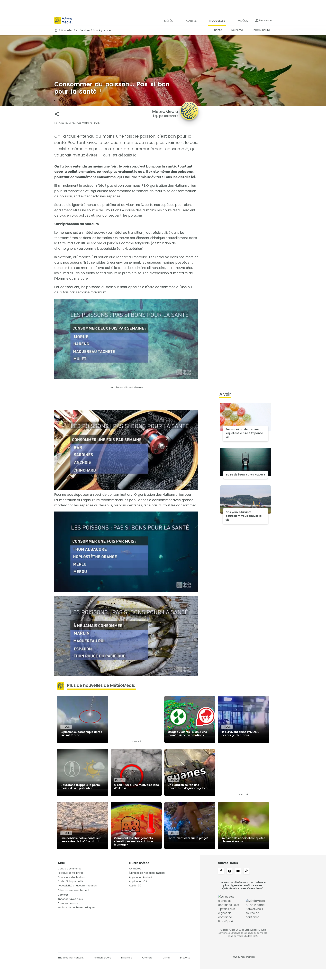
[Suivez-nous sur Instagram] (229, 871)
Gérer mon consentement (73, 890)
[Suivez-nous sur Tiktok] (246, 871)
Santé (96, 30)
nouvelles (67, 30)
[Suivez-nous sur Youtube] (238, 871)
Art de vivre (83, 30)
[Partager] (56, 114)
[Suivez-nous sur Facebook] (221, 871)
